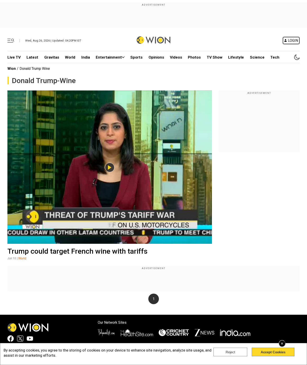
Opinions (156, 57)
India (85, 57)
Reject (230, 352)
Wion (11, 68)
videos (176, 57)
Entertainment (109, 57)
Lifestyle (236, 57)
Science (257, 57)
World (70, 57)
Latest (32, 57)
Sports (136, 57)
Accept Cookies (273, 352)
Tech (274, 57)
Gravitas (51, 57)
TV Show (214, 57)
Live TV (14, 57)
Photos (194, 57)
